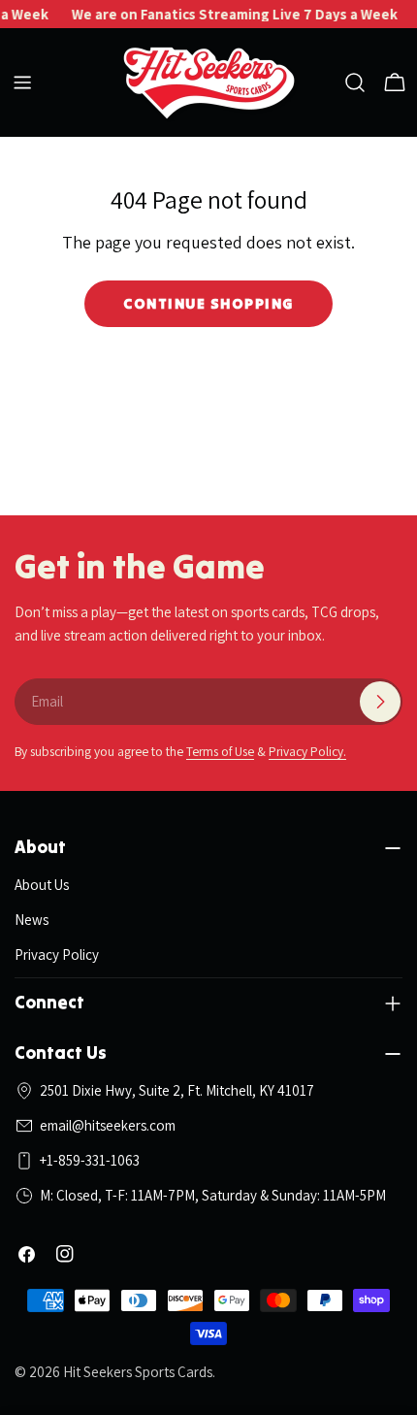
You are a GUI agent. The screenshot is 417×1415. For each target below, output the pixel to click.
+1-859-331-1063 (90, 1160)
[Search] (355, 82)
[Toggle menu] (22, 82)
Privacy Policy (57, 954)
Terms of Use (220, 751)
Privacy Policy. (307, 751)
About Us (42, 884)
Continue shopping (208, 303)
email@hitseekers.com (108, 1125)
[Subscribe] (380, 701)
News (31, 919)
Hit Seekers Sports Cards (137, 1372)
